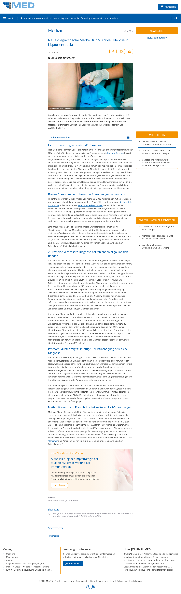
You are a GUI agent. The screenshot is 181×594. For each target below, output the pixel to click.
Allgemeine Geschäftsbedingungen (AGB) (25, 563)
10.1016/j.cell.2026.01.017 (91, 516)
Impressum (68, 581)
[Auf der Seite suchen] (176, 18)
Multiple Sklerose (115, 153)
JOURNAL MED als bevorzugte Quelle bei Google (29, 569)
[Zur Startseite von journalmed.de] (19, 6)
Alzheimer (53, 441)
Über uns (10, 554)
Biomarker (54, 535)
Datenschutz (82, 581)
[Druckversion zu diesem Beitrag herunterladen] (113, 51)
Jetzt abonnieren (156, 37)
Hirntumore (53, 205)
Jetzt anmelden (73, 563)
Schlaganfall (125, 202)
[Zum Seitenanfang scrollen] (176, 589)
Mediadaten (12, 557)
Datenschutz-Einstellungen (129, 581)
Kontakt (9, 560)
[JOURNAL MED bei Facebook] (88, 587)
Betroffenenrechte (99, 581)
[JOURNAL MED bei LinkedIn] (92, 587)
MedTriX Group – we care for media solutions (27, 566)
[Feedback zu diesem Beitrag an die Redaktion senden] (129, 51)
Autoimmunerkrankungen (90, 205)
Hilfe (112, 581)
